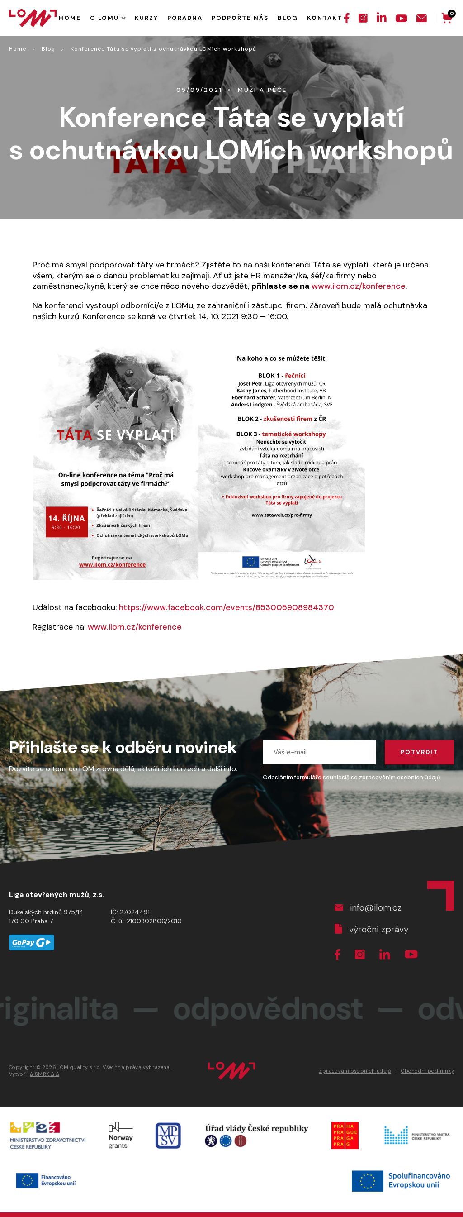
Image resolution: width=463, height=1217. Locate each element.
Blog (48, 48)
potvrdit (419, 752)
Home (17, 48)
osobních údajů (418, 777)
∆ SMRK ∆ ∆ (44, 1074)
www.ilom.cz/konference (359, 286)
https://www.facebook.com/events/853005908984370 (226, 607)
